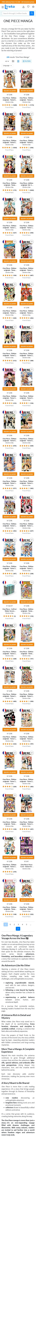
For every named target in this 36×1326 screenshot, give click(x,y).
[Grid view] (18, 61)
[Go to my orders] (23, 7)
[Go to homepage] (10, 7)
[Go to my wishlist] (28, 6)
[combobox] (16, 13)
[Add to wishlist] (14, 71)
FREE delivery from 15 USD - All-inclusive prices (18, 2)
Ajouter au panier (10, 91)
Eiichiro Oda (9, 102)
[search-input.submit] (32, 13)
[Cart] (33, 7)
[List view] (13, 61)
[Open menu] (2, 7)
